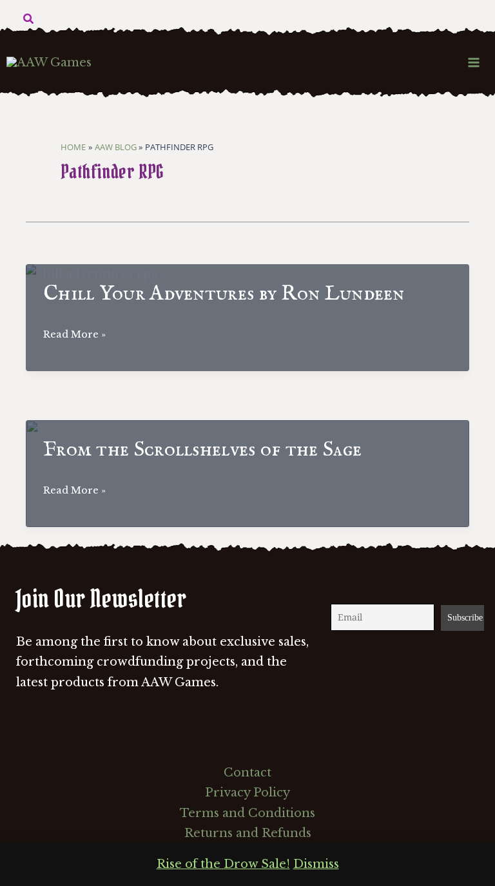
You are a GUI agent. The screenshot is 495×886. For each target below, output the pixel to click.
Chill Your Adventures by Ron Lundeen (224, 294)
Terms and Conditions (247, 813)
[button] (29, 19)
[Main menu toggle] (474, 62)
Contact (247, 773)
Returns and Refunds (247, 833)
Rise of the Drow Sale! (223, 864)
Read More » (74, 335)
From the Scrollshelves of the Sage (202, 450)
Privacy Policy (247, 792)
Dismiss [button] (316, 864)
